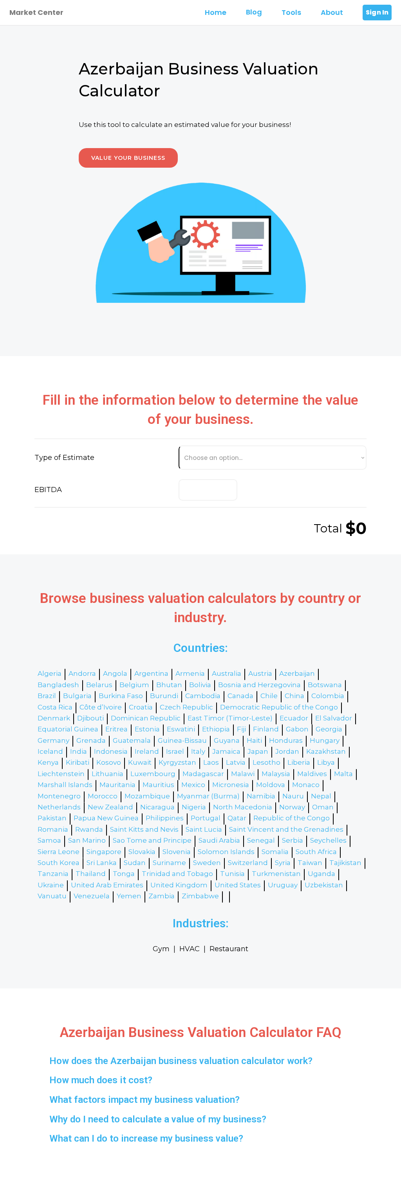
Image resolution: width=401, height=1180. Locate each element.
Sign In (377, 12)
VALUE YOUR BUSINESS (128, 157)
